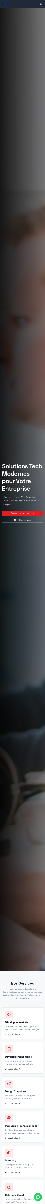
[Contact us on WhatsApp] (38, 1197)
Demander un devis (20, 513)
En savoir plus (11, 1034)
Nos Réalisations (22, 520)
